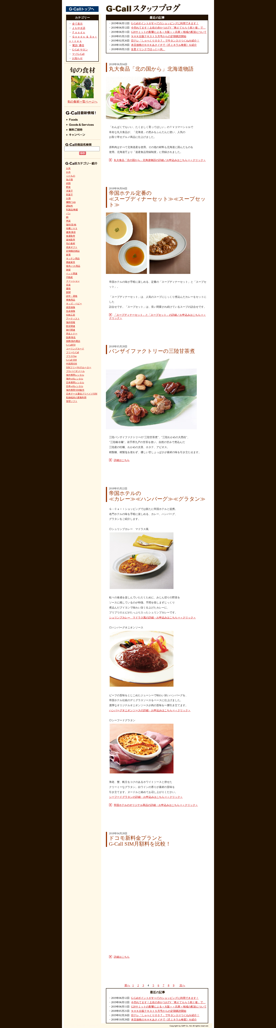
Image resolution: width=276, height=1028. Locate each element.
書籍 (68, 288)
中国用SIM (71, 363)
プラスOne (71, 356)
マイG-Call (78, 54)
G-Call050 (70, 345)
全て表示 (77, 23)
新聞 (68, 292)
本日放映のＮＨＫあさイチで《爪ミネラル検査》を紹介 (164, 45)
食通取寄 (70, 236)
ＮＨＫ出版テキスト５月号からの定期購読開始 (158, 36)
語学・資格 (71, 296)
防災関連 (70, 326)
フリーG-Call (72, 352)
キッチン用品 (73, 258)
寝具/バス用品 (73, 266)
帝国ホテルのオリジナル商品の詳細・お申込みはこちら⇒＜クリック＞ (156, 805)
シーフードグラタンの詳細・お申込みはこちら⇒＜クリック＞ (146, 797)
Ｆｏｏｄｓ (78, 32)
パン (68, 213)
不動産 (69, 277)
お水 (68, 172)
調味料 (69, 206)
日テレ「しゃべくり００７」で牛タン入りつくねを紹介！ (165, 40)
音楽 (68, 284)
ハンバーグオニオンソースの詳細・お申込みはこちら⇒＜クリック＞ (150, 710)
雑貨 (68, 269)
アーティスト (73, 318)
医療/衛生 (71, 337)
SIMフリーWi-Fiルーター (78, 367)
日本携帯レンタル (75, 382)
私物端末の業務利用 (76, 397)
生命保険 (70, 311)
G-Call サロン (80, 49)
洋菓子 (69, 191)
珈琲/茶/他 (71, 224)
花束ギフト (71, 247)
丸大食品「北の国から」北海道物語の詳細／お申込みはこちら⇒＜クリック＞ (160, 160)
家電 (68, 254)
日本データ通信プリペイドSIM (81, 393)
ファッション (73, 281)
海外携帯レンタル (75, 375)
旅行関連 (70, 330)
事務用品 (70, 300)
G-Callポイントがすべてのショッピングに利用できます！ (165, 23)
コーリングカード (75, 348)
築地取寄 (70, 239)
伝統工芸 (70, 315)
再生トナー (71, 333)
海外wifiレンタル (74, 378)
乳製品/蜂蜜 (72, 209)
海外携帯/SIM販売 (75, 390)
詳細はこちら (122, 460)
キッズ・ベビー (74, 303)
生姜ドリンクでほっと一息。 (148, 49)
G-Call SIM (71, 360)
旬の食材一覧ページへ (82, 101)
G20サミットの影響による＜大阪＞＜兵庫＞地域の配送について (169, 32)
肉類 (68, 183)
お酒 (68, 198)
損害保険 (70, 307)
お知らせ (77, 58)
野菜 (68, 187)
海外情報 (70, 322)
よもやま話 (78, 28)
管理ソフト (71, 401)
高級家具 (70, 262)
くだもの (70, 176)
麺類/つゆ (71, 202)
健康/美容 (71, 232)
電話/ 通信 (78, 45)
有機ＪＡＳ (71, 228)
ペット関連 (71, 273)
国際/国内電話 (73, 341)
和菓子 (69, 194)
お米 (68, 168)
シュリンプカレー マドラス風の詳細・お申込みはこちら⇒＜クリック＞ (152, 617)
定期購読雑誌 (73, 251)
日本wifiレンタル (74, 386)
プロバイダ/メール (75, 371)
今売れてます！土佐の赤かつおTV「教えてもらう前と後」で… (168, 27)
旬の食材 (70, 243)
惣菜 (68, 221)
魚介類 (69, 179)
